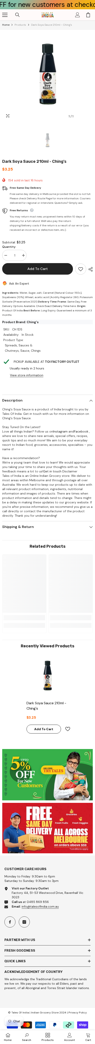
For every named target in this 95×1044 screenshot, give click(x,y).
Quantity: (9, 247)
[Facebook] (9, 922)
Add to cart (38, 268)
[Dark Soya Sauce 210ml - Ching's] (47, 676)
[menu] (5, 14)
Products (20, 25)
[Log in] (77, 14)
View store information (26, 375)
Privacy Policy (77, 1012)
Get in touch (52, 471)
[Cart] (88, 14)
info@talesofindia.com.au (40, 906)
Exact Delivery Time (57, 306)
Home (6, 25)
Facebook (81, 431)
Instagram (60, 431)
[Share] (89, 269)
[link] (24, 617)
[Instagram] (24, 922)
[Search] (17, 14)
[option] (47, 75)
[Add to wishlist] (80, 269)
